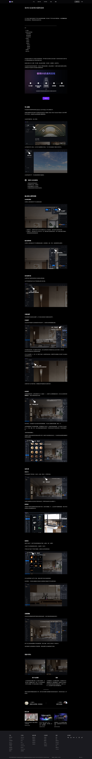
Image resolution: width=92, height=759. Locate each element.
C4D (63, 112)
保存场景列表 (28, 36)
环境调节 (27, 40)
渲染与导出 (27, 51)
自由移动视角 (28, 33)
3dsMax (46, 112)
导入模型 (27, 30)
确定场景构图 (28, 35)
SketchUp (38, 109)
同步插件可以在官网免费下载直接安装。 (38, 114)
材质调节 (27, 41)
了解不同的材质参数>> (29, 432)
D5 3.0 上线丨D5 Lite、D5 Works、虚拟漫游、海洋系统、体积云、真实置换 (45, 723)
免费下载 (46, 98)
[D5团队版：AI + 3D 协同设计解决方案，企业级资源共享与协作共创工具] (60, 717)
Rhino (45, 109)
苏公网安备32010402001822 (27, 757)
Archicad (56, 112)
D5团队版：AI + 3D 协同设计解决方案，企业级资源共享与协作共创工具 (60, 723)
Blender (60, 112)
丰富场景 (27, 38)
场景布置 (27, 43)
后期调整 (27, 49)
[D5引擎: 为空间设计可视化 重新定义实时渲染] (31, 717)
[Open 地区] (82, 757)
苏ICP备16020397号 (20, 757)
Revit (53, 112)
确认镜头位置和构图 (29, 32)
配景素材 (28, 46)
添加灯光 (28, 44)
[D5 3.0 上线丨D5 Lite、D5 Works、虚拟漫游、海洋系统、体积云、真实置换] (46, 717)
